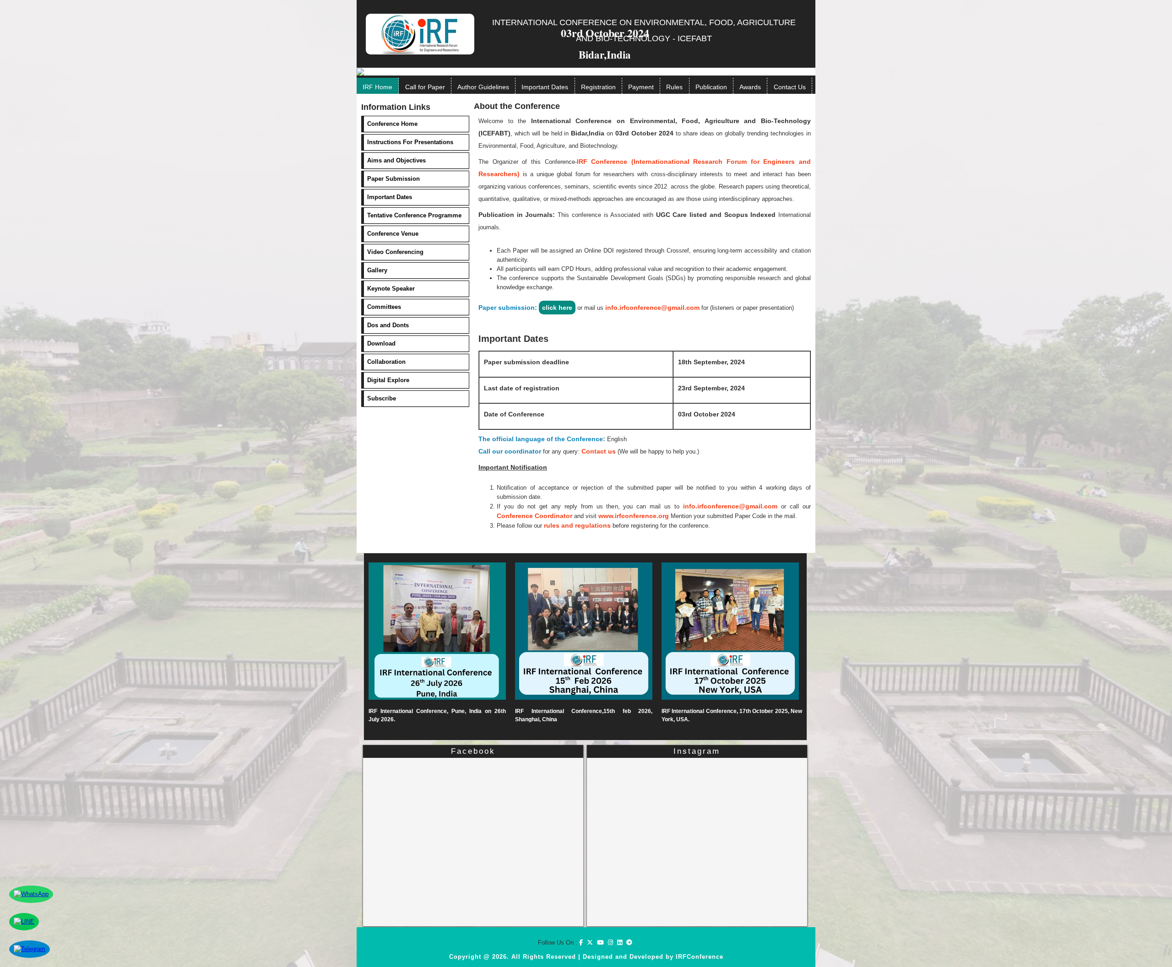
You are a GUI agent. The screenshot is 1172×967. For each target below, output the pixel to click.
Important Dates (544, 87)
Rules (674, 87)
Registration (598, 87)
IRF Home (377, 87)
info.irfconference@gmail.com (652, 307)
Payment (641, 87)
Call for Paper (425, 87)
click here (557, 307)
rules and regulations (577, 525)
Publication (711, 87)
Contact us (598, 451)
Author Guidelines (483, 87)
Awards (750, 87)
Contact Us (790, 87)
